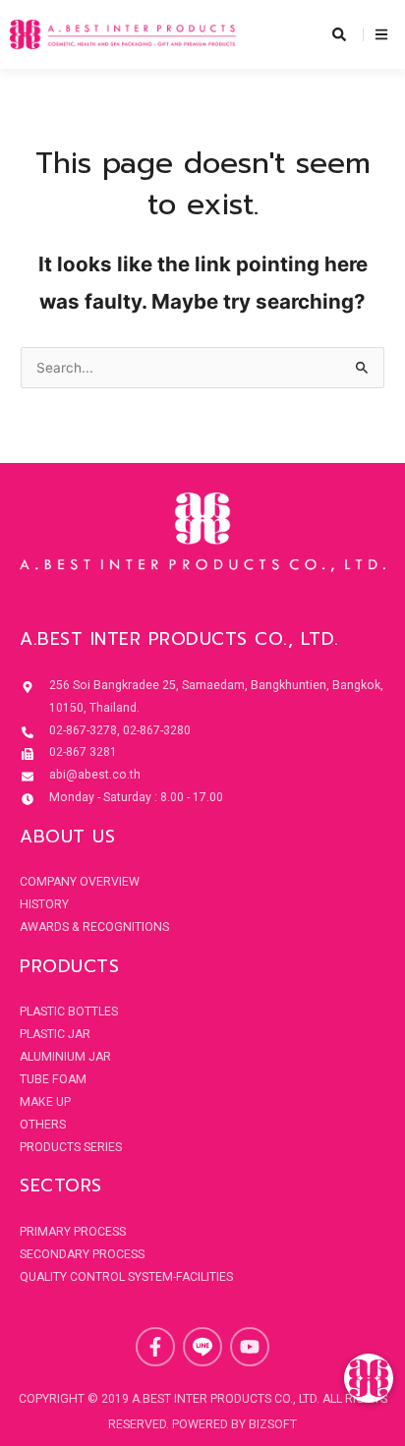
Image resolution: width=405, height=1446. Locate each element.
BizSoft (273, 1424)
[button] (368, 1378)
